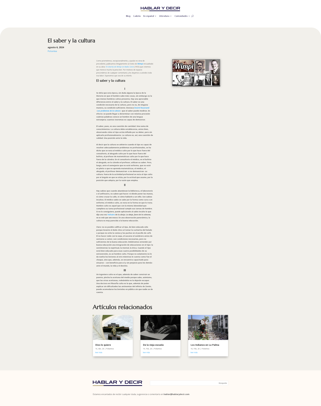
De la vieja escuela (153, 344)
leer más (98, 352)
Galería (137, 16)
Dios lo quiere (103, 344)
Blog (128, 16)
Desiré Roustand (141, 108)
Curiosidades (181, 16)
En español (148, 16)
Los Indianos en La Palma (205, 344)
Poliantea (52, 51)
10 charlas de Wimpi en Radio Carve (119, 67)
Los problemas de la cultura (108, 111)
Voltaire (111, 214)
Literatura (164, 16)
